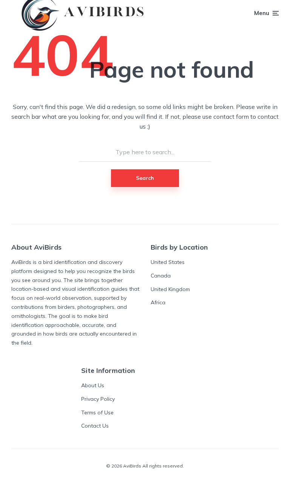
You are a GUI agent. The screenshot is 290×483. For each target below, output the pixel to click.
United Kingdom (170, 289)
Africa (158, 302)
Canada (161, 275)
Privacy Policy (98, 399)
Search (145, 178)
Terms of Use (97, 412)
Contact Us (95, 425)
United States (168, 262)
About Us (92, 385)
